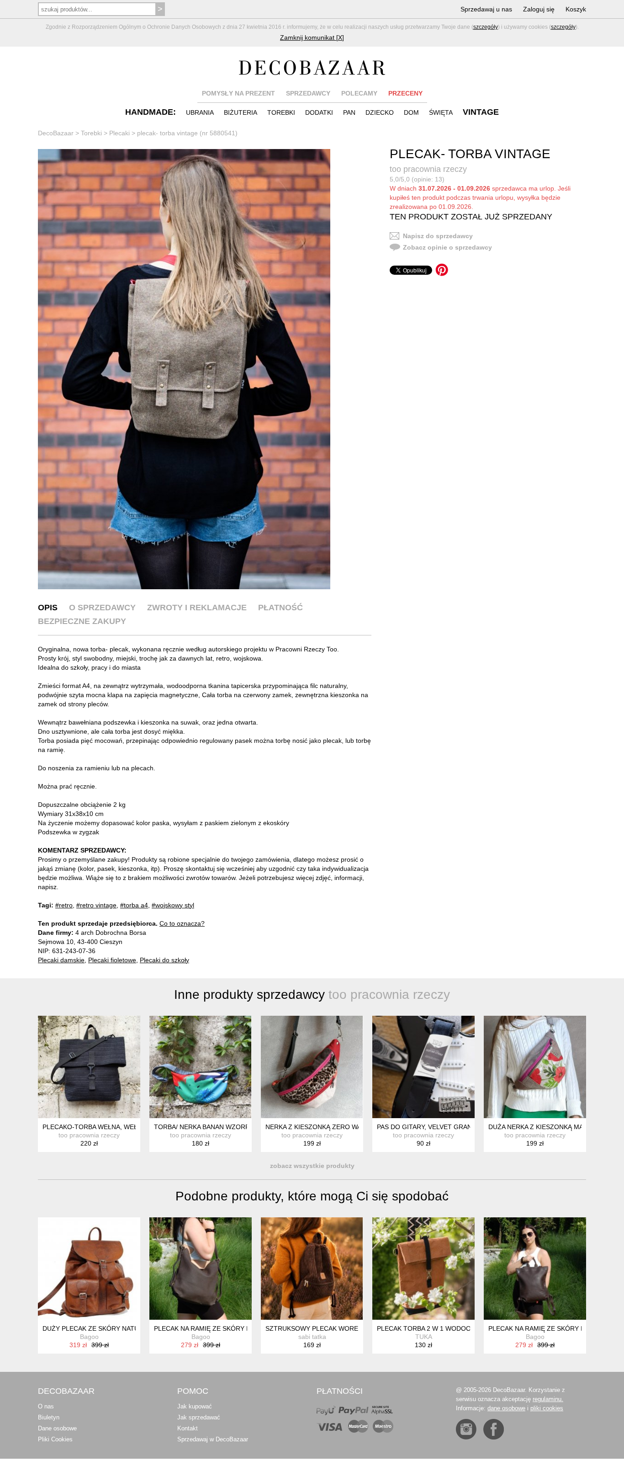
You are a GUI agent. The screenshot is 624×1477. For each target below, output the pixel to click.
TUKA (423, 1336)
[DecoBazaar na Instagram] (466, 1429)
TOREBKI (281, 112)
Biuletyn (48, 1417)
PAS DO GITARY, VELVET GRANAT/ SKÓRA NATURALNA (461, 1126)
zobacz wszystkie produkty (312, 1165)
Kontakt (187, 1428)
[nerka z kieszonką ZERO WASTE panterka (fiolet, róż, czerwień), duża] (312, 1067)
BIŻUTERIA (240, 112)
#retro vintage (96, 905)
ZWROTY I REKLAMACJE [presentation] (197, 607)
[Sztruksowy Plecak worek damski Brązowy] (312, 1268)
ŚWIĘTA (441, 112)
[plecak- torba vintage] (184, 369)
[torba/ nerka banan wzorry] (200, 1067)
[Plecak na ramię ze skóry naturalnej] (200, 1268)
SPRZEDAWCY (308, 93)
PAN (349, 112)
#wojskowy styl (173, 905)
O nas (46, 1406)
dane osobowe (506, 1408)
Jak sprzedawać (198, 1417)
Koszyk (576, 9)
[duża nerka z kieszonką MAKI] (535, 1067)
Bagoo (89, 1336)
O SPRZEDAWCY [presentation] (102, 607)
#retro (64, 905)
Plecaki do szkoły (164, 960)
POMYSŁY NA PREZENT (238, 93)
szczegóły (485, 27)
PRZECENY (405, 93)
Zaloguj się (539, 9)
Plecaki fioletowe (112, 960)
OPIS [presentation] (48, 607)
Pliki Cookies (55, 1439)
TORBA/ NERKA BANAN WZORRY (204, 1126)
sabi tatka (312, 1336)
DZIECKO (379, 112)
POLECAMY (359, 93)
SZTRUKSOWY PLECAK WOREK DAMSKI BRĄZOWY (343, 1328)
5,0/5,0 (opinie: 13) (417, 179)
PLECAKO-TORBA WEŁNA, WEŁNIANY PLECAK (112, 1126)
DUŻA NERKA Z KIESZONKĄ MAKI (538, 1126)
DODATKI (319, 112)
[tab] (48, 607)
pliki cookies (546, 1408)
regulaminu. (548, 1399)
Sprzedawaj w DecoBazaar (212, 1439)
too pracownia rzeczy (428, 169)
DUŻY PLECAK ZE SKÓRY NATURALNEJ (102, 1328)
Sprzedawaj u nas (486, 9)
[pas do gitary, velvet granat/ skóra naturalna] (423, 1067)
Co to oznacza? (182, 923)
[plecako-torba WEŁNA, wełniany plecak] (89, 1067)
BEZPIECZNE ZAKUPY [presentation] (82, 621)
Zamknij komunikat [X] (312, 37)
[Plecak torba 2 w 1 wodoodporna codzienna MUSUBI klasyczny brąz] (423, 1268)
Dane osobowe (57, 1428)
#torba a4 (134, 905)
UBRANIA (200, 112)
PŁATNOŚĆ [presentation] (280, 607)
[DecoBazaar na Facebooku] (493, 1429)
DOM (411, 112)
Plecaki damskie (61, 960)
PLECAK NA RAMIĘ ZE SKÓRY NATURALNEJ (220, 1328)
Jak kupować (194, 1406)
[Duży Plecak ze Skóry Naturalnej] (89, 1268)
